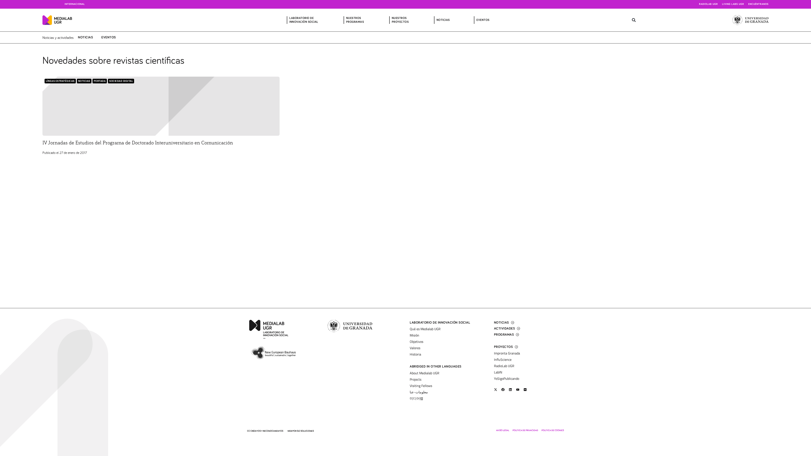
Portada (100, 81)
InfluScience (503, 359)
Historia (415, 354)
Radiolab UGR (708, 4)
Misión (414, 335)
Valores (415, 348)
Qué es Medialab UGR (425, 329)
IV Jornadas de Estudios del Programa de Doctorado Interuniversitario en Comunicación (137, 142)
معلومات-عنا (419, 392)
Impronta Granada (507, 353)
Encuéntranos (758, 4)
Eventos (108, 37)
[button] (633, 20)
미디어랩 (416, 398)
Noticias (85, 37)
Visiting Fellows (421, 386)
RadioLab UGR (504, 366)
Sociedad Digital (121, 81)
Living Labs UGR (733, 4)
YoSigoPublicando (506, 378)
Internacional (75, 4)
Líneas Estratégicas (60, 81)
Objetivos (416, 341)
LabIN (498, 372)
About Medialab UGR (424, 373)
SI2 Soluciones (305, 431)
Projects (415, 379)
